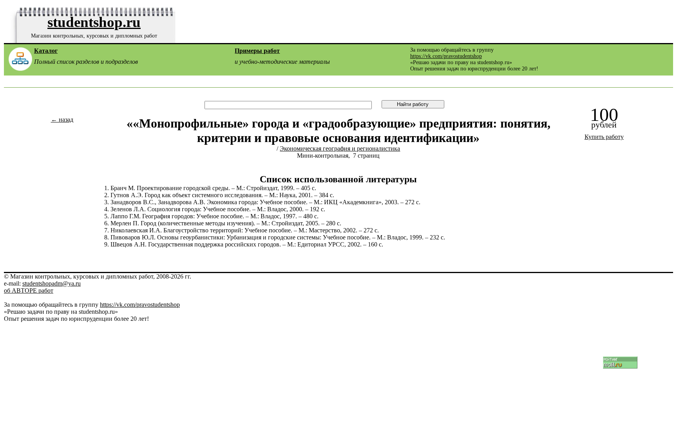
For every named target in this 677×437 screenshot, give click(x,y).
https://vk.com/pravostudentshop (446, 56)
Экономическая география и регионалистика (340, 148)
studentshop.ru (94, 22)
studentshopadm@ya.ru (51, 283)
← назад (62, 119)
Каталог (46, 50)
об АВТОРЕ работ (28, 290)
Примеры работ (257, 50)
